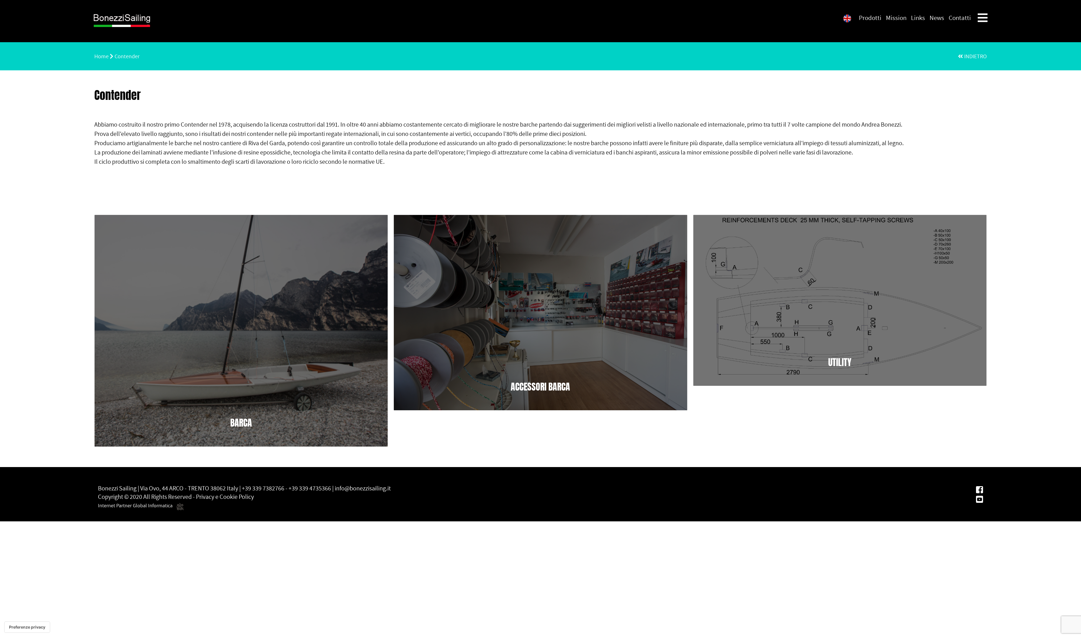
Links (918, 18)
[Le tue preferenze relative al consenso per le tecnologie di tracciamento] (27, 627)
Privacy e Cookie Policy (225, 497)
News (937, 18)
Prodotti (870, 18)
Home (101, 56)
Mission (896, 18)
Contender (127, 56)
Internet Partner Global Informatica (136, 505)
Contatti (960, 18)
